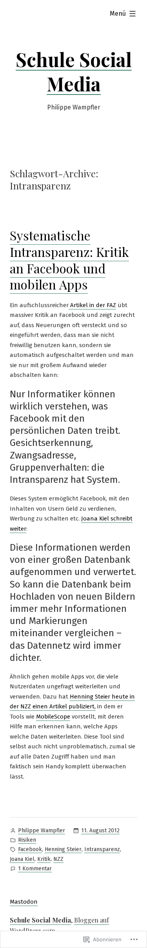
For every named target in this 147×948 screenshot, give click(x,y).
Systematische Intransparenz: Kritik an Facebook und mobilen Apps (69, 260)
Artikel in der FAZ (92, 305)
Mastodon (24, 901)
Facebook (30, 849)
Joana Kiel (22, 859)
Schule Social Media (74, 71)
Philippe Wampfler (41, 830)
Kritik (44, 859)
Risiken (27, 840)
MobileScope (53, 716)
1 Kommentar (35, 869)
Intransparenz (102, 849)
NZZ (58, 859)
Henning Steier (63, 849)
